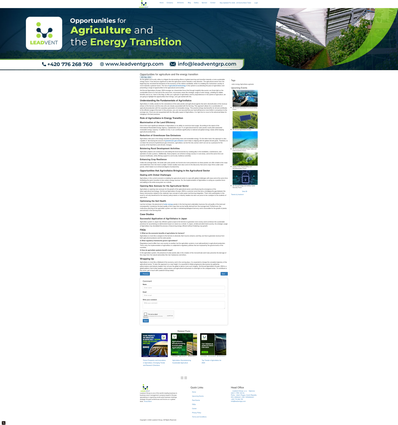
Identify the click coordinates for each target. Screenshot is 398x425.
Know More (148, 401)
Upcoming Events (198, 396)
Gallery (196, 3)
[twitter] (4, 423)
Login (256, 3)
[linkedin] (6, 423)
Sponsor (204, 3)
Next (223, 274)
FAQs (194, 404)
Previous (145, 274)
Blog (189, 3)
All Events (180, 3)
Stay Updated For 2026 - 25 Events (235, 3)
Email (145, 292)
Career (194, 408)
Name (145, 284)
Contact (212, 3)
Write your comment (150, 300)
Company (170, 3)
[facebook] (0, 423)
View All (244, 191)
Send (145, 321)
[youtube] (9, 423)
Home (162, 3)
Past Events (196, 400)
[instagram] (8, 423)
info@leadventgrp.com (238, 401)
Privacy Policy (196, 413)
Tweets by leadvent (237, 194)
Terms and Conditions (199, 417)
